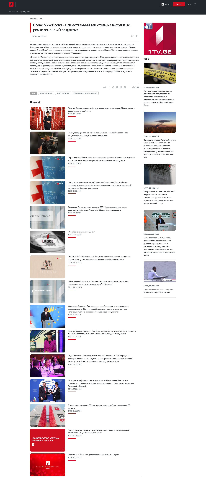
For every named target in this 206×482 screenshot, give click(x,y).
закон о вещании (63, 93)
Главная (33, 19)
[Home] (11, 4)
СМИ (33, 93)
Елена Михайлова (46, 93)
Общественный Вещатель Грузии (85, 93)
